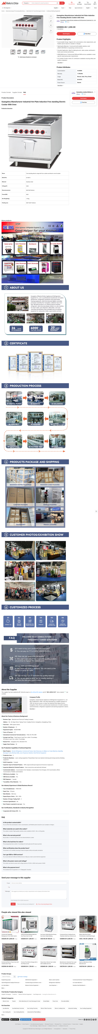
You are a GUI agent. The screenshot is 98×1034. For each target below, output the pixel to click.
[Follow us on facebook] (84, 1019)
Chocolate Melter (65, 1001)
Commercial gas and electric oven (33, 982)
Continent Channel (67, 1024)
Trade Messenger (26, 1019)
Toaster (14, 1001)
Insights (81, 1024)
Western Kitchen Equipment (31, 985)
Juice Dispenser (24, 753)
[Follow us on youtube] (91, 1019)
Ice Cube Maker (5, 985)
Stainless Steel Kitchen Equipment (37, 753)
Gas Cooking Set (7, 1012)
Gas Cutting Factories (32, 1008)
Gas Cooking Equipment (85, 1008)
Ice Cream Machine (52, 751)
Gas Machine (6, 1008)
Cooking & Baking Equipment (53, 11)
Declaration (65, 1028)
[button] (57, 3)
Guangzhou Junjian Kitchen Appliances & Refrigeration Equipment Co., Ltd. (78, 20)
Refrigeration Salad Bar (54, 982)
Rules (95, 8)
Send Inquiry (66, 33)
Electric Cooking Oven (60, 1008)
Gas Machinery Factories (18, 1008)
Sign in (94, 4)
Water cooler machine (54, 979)
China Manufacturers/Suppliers (36, 1024)
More (3, 1015)
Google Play (14, 1019)
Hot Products (18, 1024)
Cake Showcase (37, 751)
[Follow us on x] (87, 1019)
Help (70, 8)
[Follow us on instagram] (89, 1019)
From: (8, 883)
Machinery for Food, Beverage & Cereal (35, 11)
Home (3, 11)
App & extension (78, 8)
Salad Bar (60, 751)
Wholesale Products (49, 1024)
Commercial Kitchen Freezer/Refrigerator (82, 979)
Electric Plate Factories (46, 1008)
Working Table (15, 753)
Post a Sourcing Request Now (44, 904)
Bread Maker (46, 1001)
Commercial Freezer (28, 751)
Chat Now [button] (87, 33)
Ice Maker (44, 751)
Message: (7, 891)
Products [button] (26, 3)
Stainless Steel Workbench (79, 985)
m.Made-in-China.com (52, 1025)
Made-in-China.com (42, 1025)
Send (13, 904)
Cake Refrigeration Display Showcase (10, 982)
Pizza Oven (55, 1001)
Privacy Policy (72, 1028)
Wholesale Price (58, 1024)
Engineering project (6, 979)
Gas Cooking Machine (19, 1012)
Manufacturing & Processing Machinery (15, 11)
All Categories (7, 8)
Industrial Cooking (72, 1008)
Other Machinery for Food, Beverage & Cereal (29, 1001)
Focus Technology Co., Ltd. (38, 1028)
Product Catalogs (23, 976)
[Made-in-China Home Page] (10, 3)
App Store (5, 1019)
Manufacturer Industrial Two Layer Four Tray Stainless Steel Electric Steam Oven (68, 963)
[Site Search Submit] (62, 3)
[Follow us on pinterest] (93, 1019)
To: (9, 887)
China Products (25, 1024)
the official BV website (36, 692)
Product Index (75, 1024)
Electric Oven (6, 1001)
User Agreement (57, 1028)
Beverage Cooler (7, 753)
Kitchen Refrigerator (17, 751)
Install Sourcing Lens (40, 1019)
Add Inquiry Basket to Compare (28, 57)
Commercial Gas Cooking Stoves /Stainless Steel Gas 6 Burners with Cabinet (68, 936)
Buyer (62, 8)
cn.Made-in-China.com (63, 1025)
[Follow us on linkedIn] (95, 1019)
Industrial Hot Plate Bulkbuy (34, 1012)
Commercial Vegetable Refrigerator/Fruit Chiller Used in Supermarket (9, 936)
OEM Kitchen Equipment (31, 979)
